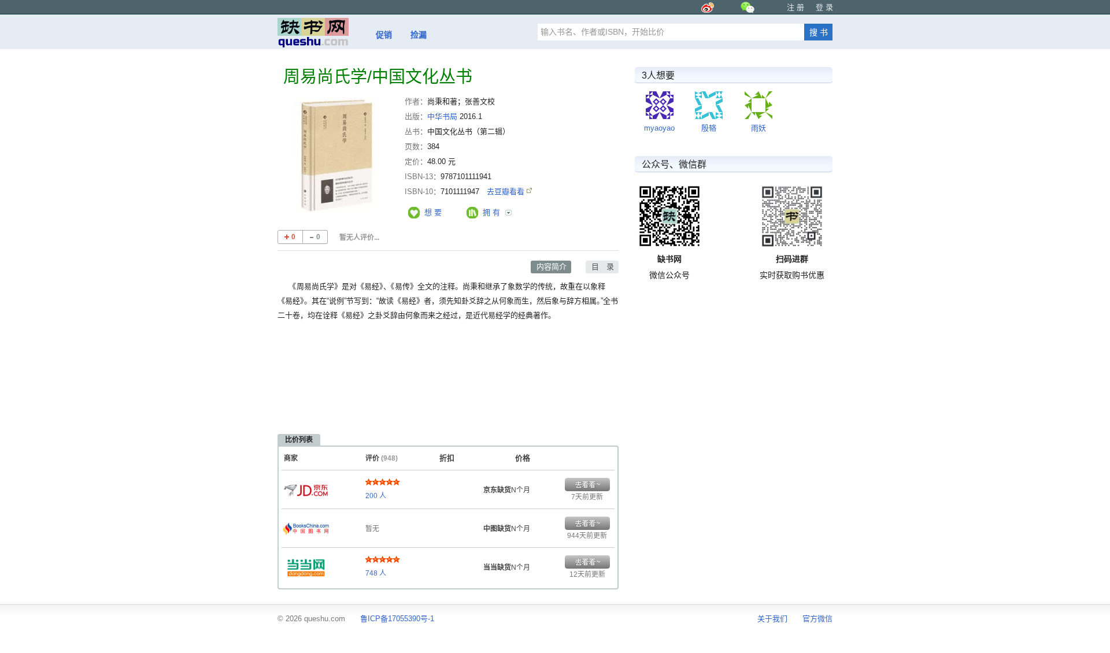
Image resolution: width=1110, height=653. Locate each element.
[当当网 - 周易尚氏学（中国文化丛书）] (306, 565)
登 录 (824, 7)
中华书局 (442, 116)
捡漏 (418, 34)
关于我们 (772, 618)
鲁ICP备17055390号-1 (397, 618)
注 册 (795, 7)
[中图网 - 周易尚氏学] (306, 526)
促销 (384, 34)
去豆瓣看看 (507, 191)
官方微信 (817, 618)
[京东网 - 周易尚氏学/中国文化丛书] (306, 487)
